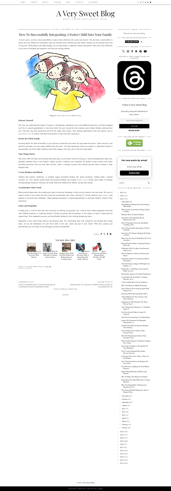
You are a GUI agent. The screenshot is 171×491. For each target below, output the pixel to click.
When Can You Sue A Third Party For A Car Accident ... (136, 239)
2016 (122, 450)
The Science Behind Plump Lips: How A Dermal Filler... (135, 391)
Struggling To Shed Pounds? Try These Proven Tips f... (134, 303)
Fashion (57, 2)
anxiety (105, 195)
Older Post (91, 284)
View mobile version (65, 289)
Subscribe (134, 173)
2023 (122, 199)
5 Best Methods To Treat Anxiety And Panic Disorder (134, 298)
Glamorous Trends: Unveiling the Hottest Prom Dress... (135, 259)
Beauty (46, 2)
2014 (122, 457)
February (125, 424)
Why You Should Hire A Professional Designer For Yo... (133, 386)
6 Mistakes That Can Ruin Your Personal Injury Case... (135, 249)
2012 (122, 463)
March (124, 421)
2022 (122, 431)
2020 (122, 438)
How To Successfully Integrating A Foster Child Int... (135, 229)
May (124, 415)
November (125, 396)
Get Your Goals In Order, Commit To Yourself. (133, 313)
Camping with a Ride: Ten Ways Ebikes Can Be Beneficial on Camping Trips (66, 256)
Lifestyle (79, 2)
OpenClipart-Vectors (64, 115)
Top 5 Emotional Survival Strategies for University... (134, 362)
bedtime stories (82, 180)
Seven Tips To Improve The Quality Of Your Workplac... (134, 347)
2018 (122, 444)
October (125, 399)
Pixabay (78, 115)
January (125, 427)
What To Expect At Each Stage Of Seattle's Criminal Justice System (50, 254)
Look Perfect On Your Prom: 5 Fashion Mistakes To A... (134, 278)
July (123, 408)
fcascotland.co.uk (24, 133)
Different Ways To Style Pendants (132, 214)
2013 (122, 460)
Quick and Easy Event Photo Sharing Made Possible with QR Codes (99, 255)
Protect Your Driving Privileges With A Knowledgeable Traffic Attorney (83, 255)
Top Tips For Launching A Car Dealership (135, 317)
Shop (68, 2)
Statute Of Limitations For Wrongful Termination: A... (133, 321)
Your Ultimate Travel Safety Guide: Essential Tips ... (133, 331)
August (124, 405)
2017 (122, 447)
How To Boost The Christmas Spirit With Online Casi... (135, 289)
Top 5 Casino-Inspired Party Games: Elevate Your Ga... (133, 352)
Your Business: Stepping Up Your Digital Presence (135, 367)
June (124, 412)
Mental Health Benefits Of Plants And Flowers (134, 372)
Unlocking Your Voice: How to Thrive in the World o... (135, 357)
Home (22, 2)
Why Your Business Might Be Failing (134, 285)
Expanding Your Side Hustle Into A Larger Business (135, 381)
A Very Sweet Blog (85, 13)
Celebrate (93, 2)
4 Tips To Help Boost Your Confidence (134, 282)
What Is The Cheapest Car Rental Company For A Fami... (136, 342)
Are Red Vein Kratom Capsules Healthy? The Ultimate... (135, 326)
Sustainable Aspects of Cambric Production (136, 274)
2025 (122, 192)
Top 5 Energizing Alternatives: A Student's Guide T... (135, 308)
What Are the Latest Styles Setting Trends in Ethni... (135, 210)
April (124, 418)
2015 (122, 454)
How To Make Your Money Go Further (134, 377)
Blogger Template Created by (85, 489)
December (125, 201)
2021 (122, 435)
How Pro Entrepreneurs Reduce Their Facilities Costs (133, 337)
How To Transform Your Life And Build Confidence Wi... (134, 224)
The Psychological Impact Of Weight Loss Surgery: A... (135, 265)
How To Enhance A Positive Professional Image (135, 254)
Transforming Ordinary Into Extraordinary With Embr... (135, 205)
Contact (34, 2)
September (126, 402)
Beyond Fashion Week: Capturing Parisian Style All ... (135, 244)
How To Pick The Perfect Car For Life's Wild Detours (34, 254)
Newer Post (36, 284)
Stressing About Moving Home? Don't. (134, 294)
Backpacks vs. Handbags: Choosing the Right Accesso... (134, 270)
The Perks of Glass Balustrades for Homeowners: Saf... (132, 219)
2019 (122, 441)
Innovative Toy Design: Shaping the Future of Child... (136, 234)
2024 (122, 196)
